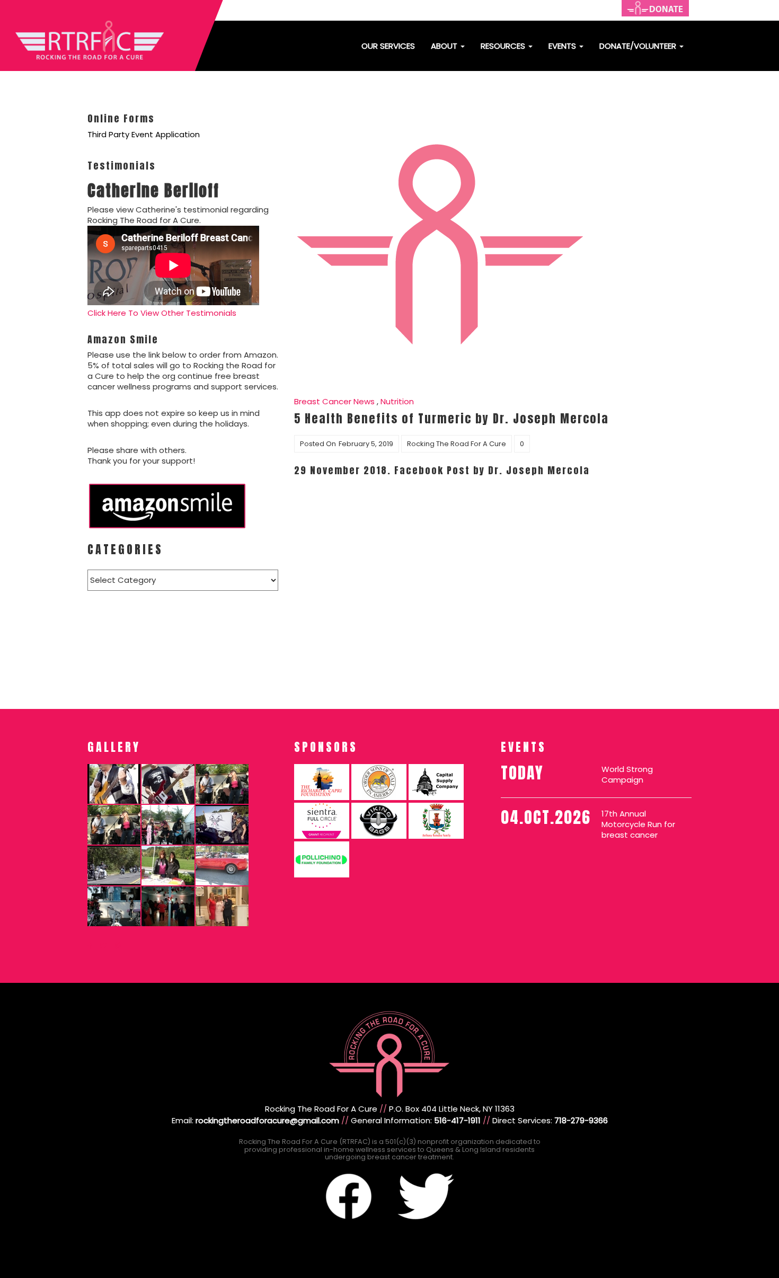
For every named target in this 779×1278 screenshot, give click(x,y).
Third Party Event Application (143, 134)
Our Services (388, 45)
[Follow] (89, 945)
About (445, 45)
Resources (504, 45)
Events (563, 45)
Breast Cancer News (334, 401)
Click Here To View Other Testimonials (161, 312)
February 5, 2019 (366, 444)
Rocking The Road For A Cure (456, 444)
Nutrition (397, 401)
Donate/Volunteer (638, 45)
